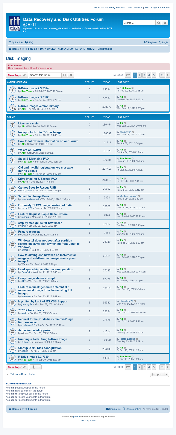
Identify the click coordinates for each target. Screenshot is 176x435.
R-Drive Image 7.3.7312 (33, 97)
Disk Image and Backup (157, 7)
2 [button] (139, 75)
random (25, 217)
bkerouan (26, 296)
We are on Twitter (29, 150)
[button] (128, 75)
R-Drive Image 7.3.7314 (33, 88)
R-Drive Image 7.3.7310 (33, 356)
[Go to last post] (132, 88)
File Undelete (135, 7)
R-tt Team (26, 91)
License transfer (28, 123)
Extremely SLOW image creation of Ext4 (44, 205)
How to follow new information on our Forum (48, 141)
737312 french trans (31, 310)
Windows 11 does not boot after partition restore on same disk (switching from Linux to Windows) (49, 244)
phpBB (76, 416)
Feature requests (29, 231)
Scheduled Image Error (33, 196)
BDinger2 (26, 342)
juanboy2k (26, 304)
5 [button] (154, 75)
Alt (121, 97)
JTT (23, 281)
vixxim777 (26, 208)
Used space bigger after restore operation (45, 269)
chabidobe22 (126, 301)
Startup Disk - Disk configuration (40, 348)
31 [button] (162, 75)
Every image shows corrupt (36, 278)
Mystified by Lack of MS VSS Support (43, 301)
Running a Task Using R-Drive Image (42, 339)
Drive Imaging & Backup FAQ (37, 178)
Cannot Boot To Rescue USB (37, 187)
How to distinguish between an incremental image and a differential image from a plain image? (47, 258)
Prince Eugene (127, 338)
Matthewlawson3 (30, 199)
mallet (24, 313)
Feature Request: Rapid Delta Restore (43, 214)
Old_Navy (26, 190)
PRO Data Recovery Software (109, 7)
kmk (23, 225)
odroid (24, 250)
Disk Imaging (18, 58)
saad (24, 351)
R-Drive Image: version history (38, 106)
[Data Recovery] (15, 23)
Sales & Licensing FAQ (33, 158)
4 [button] (149, 75)
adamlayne (125, 132)
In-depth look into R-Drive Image (39, 132)
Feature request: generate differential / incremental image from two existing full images (45, 290)
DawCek (25, 272)
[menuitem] (29, 42)
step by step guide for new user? (40, 222)
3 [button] (144, 75)
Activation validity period (35, 330)
